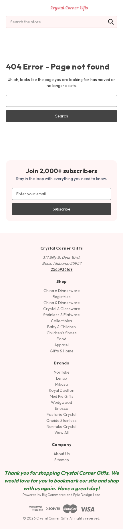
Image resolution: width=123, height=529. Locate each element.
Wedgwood (61, 402)
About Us (61, 453)
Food (61, 338)
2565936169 (62, 269)
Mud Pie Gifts (62, 396)
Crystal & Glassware (61, 308)
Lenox (61, 378)
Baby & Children (61, 326)
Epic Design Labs (86, 495)
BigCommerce (54, 495)
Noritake (62, 372)
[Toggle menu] (9, 8)
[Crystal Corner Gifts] (69, 8)
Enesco (61, 408)
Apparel (61, 344)
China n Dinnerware (61, 290)
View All (61, 432)
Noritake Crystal (61, 426)
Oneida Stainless (61, 420)
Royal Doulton (61, 390)
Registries (62, 296)
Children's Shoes (62, 332)
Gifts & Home (62, 351)
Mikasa (61, 384)
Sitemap (61, 459)
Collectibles (61, 320)
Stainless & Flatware (61, 314)
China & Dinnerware (61, 302)
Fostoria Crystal (61, 414)
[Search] (111, 22)
